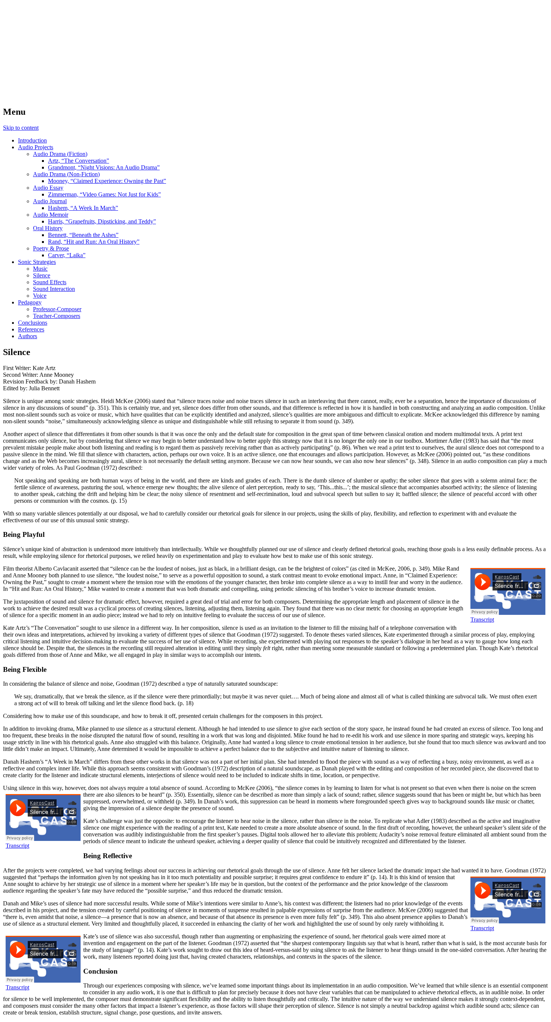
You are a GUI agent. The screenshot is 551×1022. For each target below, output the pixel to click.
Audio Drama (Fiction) (60, 154)
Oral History (48, 228)
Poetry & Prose (51, 248)
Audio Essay (48, 187)
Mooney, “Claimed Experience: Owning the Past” (107, 181)
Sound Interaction (54, 289)
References (31, 329)
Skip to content (21, 127)
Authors (27, 336)
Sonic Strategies (37, 262)
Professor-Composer (57, 309)
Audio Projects (35, 147)
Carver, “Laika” (66, 255)
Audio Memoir (50, 214)
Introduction (32, 140)
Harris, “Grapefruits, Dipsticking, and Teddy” (102, 221)
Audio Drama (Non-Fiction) (66, 174)
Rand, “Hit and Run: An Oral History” (93, 241)
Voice (39, 295)
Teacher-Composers (56, 316)
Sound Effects (49, 282)
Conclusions (32, 322)
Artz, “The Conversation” (78, 160)
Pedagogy (30, 302)
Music (40, 268)
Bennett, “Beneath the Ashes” (83, 235)
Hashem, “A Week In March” (83, 208)
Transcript (482, 619)
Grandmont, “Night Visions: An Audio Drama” (104, 167)
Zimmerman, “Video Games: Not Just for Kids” (104, 194)
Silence (41, 275)
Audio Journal (50, 201)
